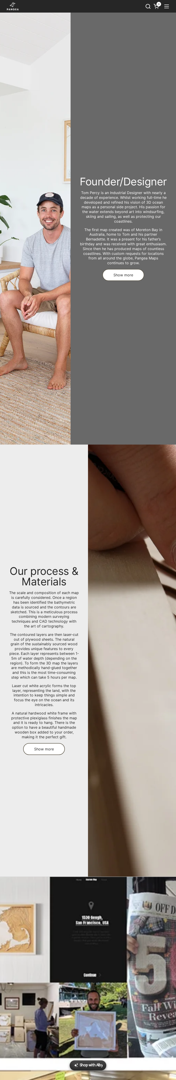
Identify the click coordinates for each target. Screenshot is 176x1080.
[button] (148, 6)
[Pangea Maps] (13, 6)
